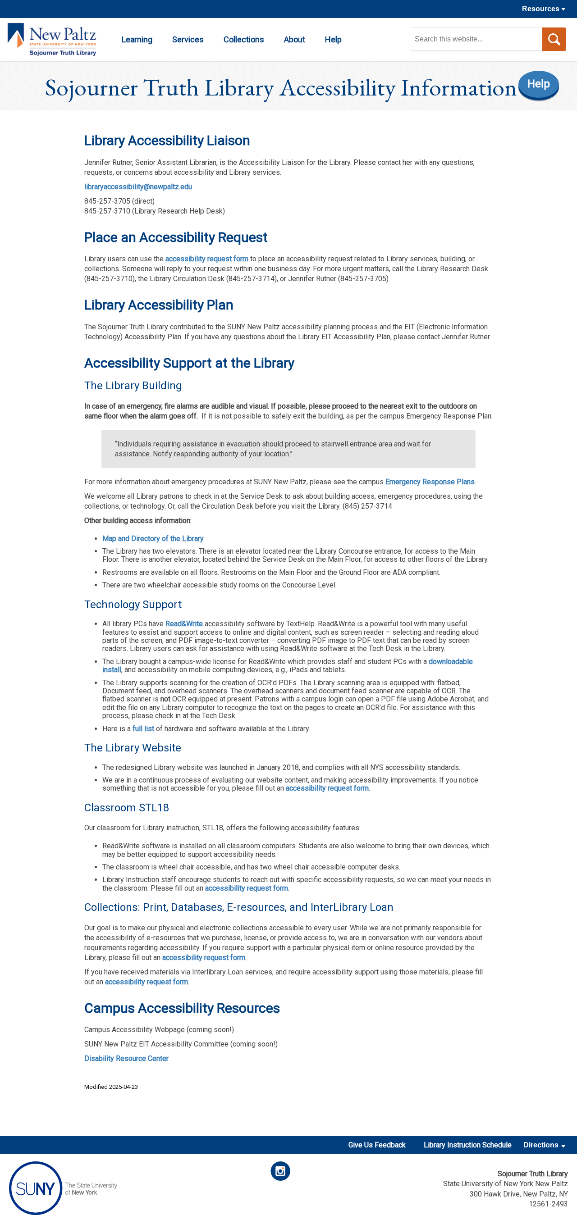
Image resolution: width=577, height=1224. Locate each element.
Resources (541, 9)
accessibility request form (206, 259)
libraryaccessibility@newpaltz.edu (138, 186)
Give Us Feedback (377, 1145)
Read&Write (184, 623)
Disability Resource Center (126, 1058)
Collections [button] (244, 39)
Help (538, 83)
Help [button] (333, 39)
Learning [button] (137, 39)
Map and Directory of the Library (153, 538)
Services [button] (188, 39)
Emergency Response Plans (430, 482)
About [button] (294, 39)
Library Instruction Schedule (468, 1145)
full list (143, 728)
